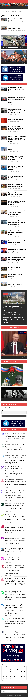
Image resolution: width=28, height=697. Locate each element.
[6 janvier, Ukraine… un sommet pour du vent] (4, 194)
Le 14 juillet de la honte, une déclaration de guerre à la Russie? (17, 157)
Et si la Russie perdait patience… (15, 275)
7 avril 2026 (12, 180)
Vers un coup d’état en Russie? (15, 177)
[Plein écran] (24, 47)
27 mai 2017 (12, 22)
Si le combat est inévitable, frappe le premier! (17, 241)
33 (19, 143)
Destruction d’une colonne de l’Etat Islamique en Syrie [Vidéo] (17, 27)
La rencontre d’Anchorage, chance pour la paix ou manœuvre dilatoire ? (16, 259)
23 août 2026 (13, 93)
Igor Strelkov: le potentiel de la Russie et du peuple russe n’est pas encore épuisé (16, 100)
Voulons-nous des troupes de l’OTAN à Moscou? (16, 283)
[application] (14, 42)
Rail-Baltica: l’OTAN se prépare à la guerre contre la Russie (16, 89)
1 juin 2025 (12, 286)
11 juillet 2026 (13, 151)
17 (10, 674)
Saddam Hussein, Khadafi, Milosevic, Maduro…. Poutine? (16, 202)
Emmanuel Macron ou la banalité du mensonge (16, 185)
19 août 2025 (13, 253)
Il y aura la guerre (14, 267)
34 (19, 131)
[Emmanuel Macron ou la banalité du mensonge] (4, 186)
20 (18, 253)
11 (18, 93)
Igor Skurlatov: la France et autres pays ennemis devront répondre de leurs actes (17, 138)
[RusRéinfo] (14, 5)
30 (18, 269)
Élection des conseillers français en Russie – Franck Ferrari (17, 167)
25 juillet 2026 (13, 131)
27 (19, 206)
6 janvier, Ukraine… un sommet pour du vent (15, 193)
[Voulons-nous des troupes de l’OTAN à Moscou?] (4, 284)
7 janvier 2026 (13, 196)
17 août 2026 (13, 114)
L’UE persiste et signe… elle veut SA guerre (17, 250)
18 (19, 226)
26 (17, 676)
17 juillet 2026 (13, 143)
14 (19, 196)
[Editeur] (4, 19)
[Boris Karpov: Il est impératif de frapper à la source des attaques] (4, 128)
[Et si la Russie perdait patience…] (4, 276)
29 (19, 151)
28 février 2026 (13, 188)
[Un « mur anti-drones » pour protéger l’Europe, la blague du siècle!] (4, 222)
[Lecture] (3, 47)
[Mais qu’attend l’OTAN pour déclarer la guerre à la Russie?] (4, 232)
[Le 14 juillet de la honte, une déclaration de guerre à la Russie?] (4, 157)
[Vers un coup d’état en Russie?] (4, 177)
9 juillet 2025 (13, 269)
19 (17, 674)
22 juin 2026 (13, 161)
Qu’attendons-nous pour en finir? (17, 148)
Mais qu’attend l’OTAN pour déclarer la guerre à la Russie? (17, 232)
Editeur (19, 22)
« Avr (2, 680)
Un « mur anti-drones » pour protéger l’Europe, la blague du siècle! (16, 222)
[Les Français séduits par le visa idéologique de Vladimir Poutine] (4, 212)
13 (19, 188)
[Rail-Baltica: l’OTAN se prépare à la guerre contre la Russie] (4, 89)
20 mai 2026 (12, 171)
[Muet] (22, 47)
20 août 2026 (13, 104)
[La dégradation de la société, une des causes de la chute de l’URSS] (4, 110)
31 (10, 678)
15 (18, 171)
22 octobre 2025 (13, 216)
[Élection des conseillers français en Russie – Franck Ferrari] (4, 167)
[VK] (12, 1)
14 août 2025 (13, 263)
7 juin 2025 (12, 278)
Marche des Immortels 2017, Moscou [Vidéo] (17, 19)
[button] (26, 7)
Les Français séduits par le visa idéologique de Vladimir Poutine (16, 212)
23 (24, 30)
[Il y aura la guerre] (4, 269)
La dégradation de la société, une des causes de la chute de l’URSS (16, 110)
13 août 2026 (13, 121)
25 (18, 161)
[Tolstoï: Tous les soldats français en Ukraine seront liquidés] (14, 298)
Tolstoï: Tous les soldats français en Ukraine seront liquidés (12, 308)
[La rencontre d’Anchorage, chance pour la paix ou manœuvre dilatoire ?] (4, 259)
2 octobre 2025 (13, 226)
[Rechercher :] (14, 691)
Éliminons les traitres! (15, 119)
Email (2, 410)
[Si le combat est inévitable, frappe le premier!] (4, 242)
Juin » (6, 680)
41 (18, 180)
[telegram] (15, 1)
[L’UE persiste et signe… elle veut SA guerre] (4, 250)
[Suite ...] (7, 322)
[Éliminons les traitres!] (4, 120)
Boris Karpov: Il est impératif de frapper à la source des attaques (16, 128)
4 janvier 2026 (13, 206)
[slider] (13, 47)
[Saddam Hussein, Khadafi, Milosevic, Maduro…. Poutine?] (4, 202)
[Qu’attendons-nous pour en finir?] (4, 149)
